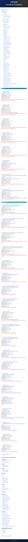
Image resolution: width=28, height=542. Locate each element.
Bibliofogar (3, 490)
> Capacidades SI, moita (6, 47)
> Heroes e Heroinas (6, 82)
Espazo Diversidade (5, 479)
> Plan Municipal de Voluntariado (7, 86)
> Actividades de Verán (6, 57)
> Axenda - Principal (6, 15)
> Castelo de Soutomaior (6, 26)
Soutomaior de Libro (5, 509)
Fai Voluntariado (5, 409)
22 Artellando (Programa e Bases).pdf (6, 391)
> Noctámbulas (5, 70)
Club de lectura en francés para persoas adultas (9, 338)
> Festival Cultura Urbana (6, 78)
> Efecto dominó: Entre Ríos (7, 44)
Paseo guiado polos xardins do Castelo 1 (8, 219)
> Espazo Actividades (6, 68)
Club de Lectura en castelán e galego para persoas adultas (11, 325)
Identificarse (4, 532)
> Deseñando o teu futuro (6, 79)
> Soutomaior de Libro (6, 39)
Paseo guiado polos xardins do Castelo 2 (8, 233)
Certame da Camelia (5, 471)
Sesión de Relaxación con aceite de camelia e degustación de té (12, 247)
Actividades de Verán (5, 466)
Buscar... (2, 10)
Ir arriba (2, 534)
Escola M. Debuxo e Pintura (6, 515)
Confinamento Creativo (5, 505)
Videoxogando (4, 492)
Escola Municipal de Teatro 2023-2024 (8, 312)
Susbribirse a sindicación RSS (5, 454)
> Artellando (5, 30)
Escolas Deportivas (5, 465)
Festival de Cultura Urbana (6, 520)
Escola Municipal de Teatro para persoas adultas (9, 274)
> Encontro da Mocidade (6, 81)
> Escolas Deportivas (6, 56)
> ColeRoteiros (5, 48)
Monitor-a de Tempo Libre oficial (7, 133)
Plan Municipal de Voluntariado (6, 460)
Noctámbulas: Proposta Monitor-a (8, 435)
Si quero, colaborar (5, 500)
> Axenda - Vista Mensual (6, 16)
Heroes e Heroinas (5, 524)
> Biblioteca (5, 34)
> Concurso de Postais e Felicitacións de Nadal (9, 83)
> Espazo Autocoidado (6, 64)
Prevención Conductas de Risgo (6, 518)
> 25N (4, 61)
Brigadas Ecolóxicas (5, 504)
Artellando (3, 485)
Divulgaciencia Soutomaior (6, 508)
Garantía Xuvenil (4, 519)
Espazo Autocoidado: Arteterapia (7, 261)
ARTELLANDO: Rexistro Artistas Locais (8, 386)
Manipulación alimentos (6, 147)
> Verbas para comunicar (6, 74)
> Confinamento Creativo (6, 51)
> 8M (4, 60)
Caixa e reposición (5, 161)
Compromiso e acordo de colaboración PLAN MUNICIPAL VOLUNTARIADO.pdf (12, 417)
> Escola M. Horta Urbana (7, 42)
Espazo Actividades (5, 482)
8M (2, 474)
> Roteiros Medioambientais (7, 43)
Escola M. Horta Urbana (5, 496)
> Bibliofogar (5, 33)
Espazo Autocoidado (5, 478)
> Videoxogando (5, 35)
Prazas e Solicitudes (6, 22)
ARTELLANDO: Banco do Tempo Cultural (8, 374)
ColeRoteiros (4, 503)
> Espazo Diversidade (6, 65)
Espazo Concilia (4, 477)
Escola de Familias (5, 495)
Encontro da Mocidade (5, 523)
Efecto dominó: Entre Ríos (6, 499)
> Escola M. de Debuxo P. (7, 73)
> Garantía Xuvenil (5, 77)
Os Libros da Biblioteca (5, 488)
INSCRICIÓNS (3, 529)
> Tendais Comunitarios (6, 52)
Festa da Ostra (4, 489)
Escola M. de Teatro (5, 514)
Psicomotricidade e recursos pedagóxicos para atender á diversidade (13, 190)
